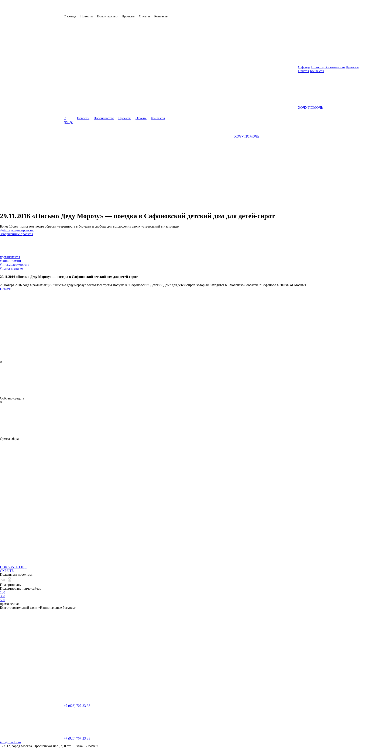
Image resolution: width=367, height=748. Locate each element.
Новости (83, 118)
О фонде (68, 120)
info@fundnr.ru (10, 742)
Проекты (124, 118)
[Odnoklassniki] (9, 579)
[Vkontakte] (3, 579)
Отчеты (141, 118)
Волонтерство (104, 118)
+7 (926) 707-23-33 (77, 705)
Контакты (158, 118)
